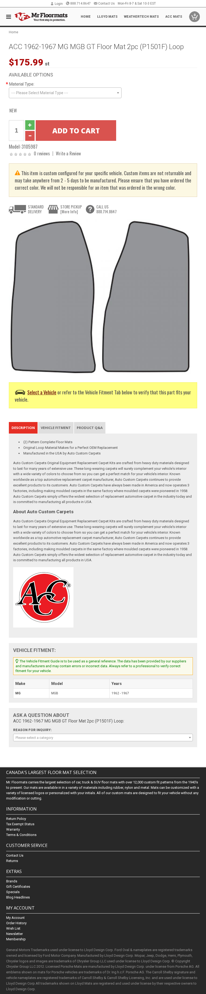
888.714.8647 (80, 3)
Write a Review (68, 153)
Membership (16, 939)
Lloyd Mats (107, 17)
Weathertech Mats (141, 17)
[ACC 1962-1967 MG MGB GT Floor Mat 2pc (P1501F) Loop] (100, 297)
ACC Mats (173, 17)
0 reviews (42, 153)
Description (23, 427)
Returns (12, 861)
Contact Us (106, 3)
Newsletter (14, 934)
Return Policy (16, 819)
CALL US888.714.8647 (106, 209)
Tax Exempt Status (20, 824)
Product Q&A (90, 427)
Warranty (13, 829)
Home (86, 17)
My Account (15, 918)
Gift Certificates (18, 887)
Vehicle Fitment (56, 427)
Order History (16, 923)
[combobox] (65, 92)
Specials (13, 892)
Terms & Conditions (21, 835)
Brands (11, 881)
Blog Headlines (18, 897)
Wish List (13, 928)
